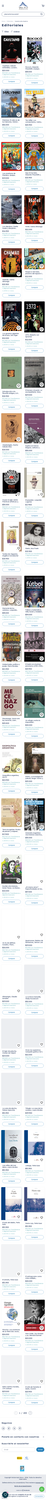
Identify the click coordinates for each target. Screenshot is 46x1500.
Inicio (3, 21)
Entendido (39, 1496)
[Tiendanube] (23, 1490)
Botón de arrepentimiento (23, 1486)
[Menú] (3, 6)
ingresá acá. (40, 1482)
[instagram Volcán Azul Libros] (3, 1428)
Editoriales (10, 21)
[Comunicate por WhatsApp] (41, 1489)
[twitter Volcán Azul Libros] (14, 1428)
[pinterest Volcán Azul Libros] (19, 1428)
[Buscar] (41, 14)
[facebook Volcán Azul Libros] (8, 1428)
